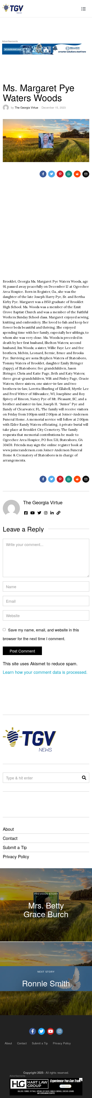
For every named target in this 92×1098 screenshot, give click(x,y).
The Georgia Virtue (26, 107)
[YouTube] (32, 512)
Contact (10, 838)
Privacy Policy (16, 856)
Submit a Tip (15, 847)
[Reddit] (77, 174)
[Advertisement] (46, 231)
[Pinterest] (60, 174)
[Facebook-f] (32, 1031)
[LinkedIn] (52, 512)
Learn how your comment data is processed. (45, 672)
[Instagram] (46, 512)
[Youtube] (50, 1031)
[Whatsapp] (68, 174)
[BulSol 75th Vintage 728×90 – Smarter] (46, 48)
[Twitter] (51, 174)
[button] (84, 778)
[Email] (85, 174)
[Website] (58, 512)
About (8, 829)
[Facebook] (43, 174)
